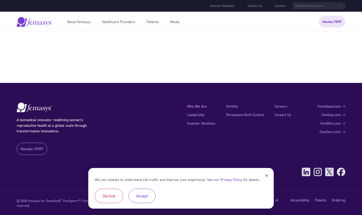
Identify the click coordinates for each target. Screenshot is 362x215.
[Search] (340, 6)
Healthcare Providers (118, 21)
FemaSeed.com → (331, 106)
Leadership (195, 114)
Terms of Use (271, 203)
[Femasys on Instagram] (318, 172)
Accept (142, 196)
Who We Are (197, 106)
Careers (280, 6)
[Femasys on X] (329, 172)
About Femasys (79, 21)
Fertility (232, 106)
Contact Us (255, 6)
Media (174, 21)
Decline (109, 196)
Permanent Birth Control (245, 114)
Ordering (338, 200)
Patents (320, 200)
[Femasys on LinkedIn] (306, 172)
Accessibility (300, 200)
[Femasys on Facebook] (341, 172)
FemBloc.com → (332, 123)
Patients (153, 21)
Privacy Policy (231, 179)
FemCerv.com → (332, 131)
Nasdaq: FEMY (332, 22)
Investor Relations (222, 6)
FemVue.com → (333, 114)
